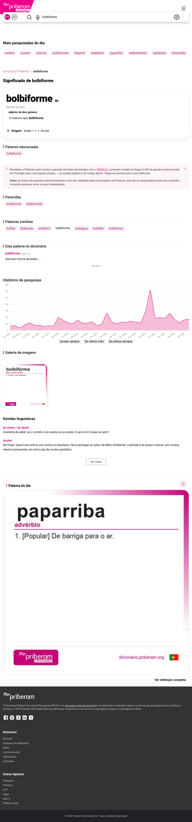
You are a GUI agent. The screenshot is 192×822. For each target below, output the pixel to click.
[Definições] (176, 17)
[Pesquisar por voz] (37, 17)
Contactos (8, 780)
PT (7, 17)
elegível (80, 53)
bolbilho (98, 228)
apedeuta (159, 53)
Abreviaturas (9, 756)
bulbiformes (34, 204)
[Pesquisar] (29, 17)
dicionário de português (81, 705)
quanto (25, 53)
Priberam (8, 785)
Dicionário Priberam (16, 71)
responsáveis (138, 53)
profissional (60, 53)
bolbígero (81, 228)
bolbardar (26, 228)
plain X (6, 798)
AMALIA (102, 169)
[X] (31, 719)
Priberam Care (10, 803)
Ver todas (96, 461)
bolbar (11, 228)
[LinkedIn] (24, 719)
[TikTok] (18, 719)
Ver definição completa (170, 680)
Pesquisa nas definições (16, 743)
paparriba (116, 53)
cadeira (9, 53)
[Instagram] (12, 719)
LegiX (6, 794)
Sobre (6, 747)
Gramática (8, 761)
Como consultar (11, 752)
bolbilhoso (116, 228)
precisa (41, 53)
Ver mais (96, 266)
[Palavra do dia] (183, 483)
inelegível (97, 53)
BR (14, 17)
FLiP (5, 789)
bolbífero (44, 228)
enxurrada (178, 53)
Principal (7, 738)
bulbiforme (14, 153)
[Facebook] (6, 719)
